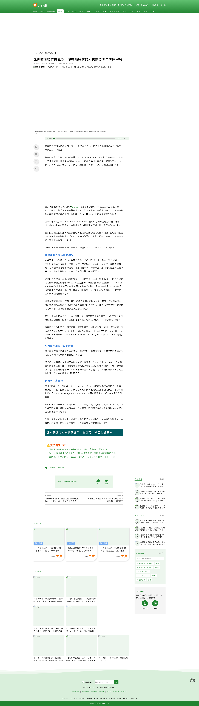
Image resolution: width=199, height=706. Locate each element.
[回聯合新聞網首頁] (35, 5)
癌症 (124, 11)
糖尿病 (74, 206)
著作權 (96, 698)
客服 (75, 698)
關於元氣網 (75, 691)
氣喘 (149, 580)
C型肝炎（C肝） (143, 576)
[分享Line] (36, 154)
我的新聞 (154, 5)
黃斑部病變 (141, 580)
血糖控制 (61, 467)
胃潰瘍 (154, 576)
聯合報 (104, 5)
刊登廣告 (65, 698)
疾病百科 (102, 691)
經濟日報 (113, 5)
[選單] (164, 5)
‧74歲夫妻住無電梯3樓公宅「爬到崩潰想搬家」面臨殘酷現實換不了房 (81, 453)
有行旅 (139, 5)
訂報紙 (119, 698)
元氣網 (40, 53)
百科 (67, 11)
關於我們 (126, 698)
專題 (146, 11)
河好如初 (122, 5)
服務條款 (90, 698)
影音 (74, 11)
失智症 (157, 567)
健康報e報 (88, 682)
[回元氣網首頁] (42, 5)
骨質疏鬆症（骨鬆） (144, 567)
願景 (147, 5)
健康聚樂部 (85, 691)
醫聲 (104, 11)
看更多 (162, 479)
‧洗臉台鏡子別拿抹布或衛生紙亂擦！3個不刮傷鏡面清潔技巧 (77, 449)
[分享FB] (36, 147)
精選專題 (94, 691)
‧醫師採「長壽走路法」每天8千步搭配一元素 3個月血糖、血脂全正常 (81, 456)
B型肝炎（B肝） (143, 571)
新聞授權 (82, 698)
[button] (164, 11)
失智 (97, 11)
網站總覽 (134, 698)
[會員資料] (161, 5)
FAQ (71, 698)
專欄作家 (124, 691)
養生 (42, 11)
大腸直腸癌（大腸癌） (145, 563)
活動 (153, 11)
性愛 (131, 11)
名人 (139, 11)
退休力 (89, 11)
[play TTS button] (54, 138)
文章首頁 (116, 691)
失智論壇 (51, 11)
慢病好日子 (114, 11)
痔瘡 (158, 563)
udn (35, 53)
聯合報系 (112, 698)
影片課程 (38, 543)
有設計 (131, 5)
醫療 (60, 11)
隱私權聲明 (103, 698)
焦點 (35, 11)
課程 (81, 11)
